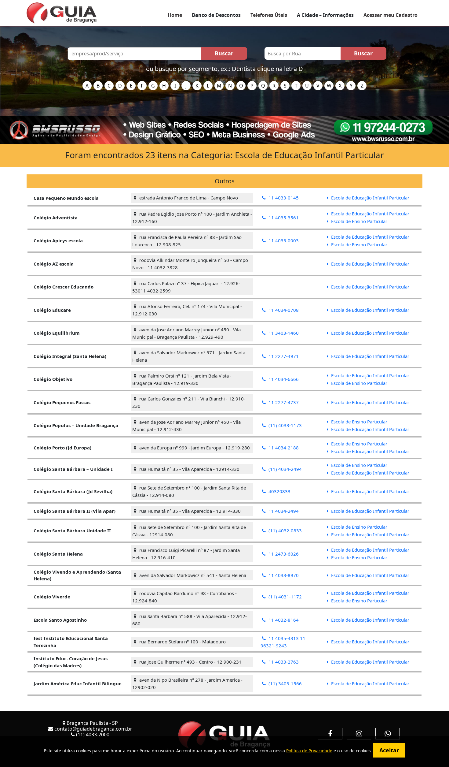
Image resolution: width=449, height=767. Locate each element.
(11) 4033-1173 (284, 425)
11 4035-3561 (283, 217)
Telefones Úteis (268, 15)
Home (175, 15)
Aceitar (389, 750)
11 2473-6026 (283, 554)
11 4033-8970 (283, 575)
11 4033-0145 (283, 198)
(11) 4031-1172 (284, 597)
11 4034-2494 (283, 511)
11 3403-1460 (283, 333)
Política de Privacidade (309, 751)
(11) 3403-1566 (284, 683)
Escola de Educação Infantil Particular (369, 198)
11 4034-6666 (283, 379)
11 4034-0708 (283, 310)
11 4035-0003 (283, 240)
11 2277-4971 (283, 356)
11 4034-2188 (283, 448)
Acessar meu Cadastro (390, 15)
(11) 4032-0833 (284, 530)
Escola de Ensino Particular (358, 221)
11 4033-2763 (283, 662)
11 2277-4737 (283, 402)
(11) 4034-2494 (284, 469)
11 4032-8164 (283, 620)
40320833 (278, 491)
